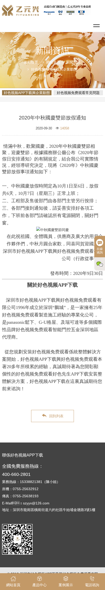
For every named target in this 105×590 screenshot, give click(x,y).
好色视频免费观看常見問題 (78, 93)
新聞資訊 (73, 62)
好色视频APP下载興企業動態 (54, 69)
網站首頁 (53, 62)
